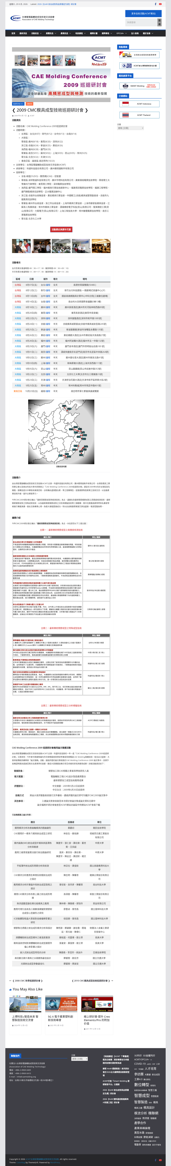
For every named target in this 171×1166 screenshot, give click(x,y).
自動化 (157, 1137)
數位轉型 (141, 1084)
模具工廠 (138, 1107)
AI (151, 1060)
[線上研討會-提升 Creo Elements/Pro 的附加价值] (97, 997)
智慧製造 (141, 1102)
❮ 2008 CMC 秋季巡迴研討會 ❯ (28, 980)
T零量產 (140, 1069)
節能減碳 (148, 1137)
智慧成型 (142, 1095)
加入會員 (135, 33)
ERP (153, 1064)
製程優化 (137, 1141)
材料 (150, 1103)
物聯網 (153, 1118)
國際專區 (105, 33)
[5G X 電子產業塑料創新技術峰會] (61, 997)
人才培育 (150, 1068)
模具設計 (149, 1107)
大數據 (148, 1074)
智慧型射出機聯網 (140, 1090)
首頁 (13, 33)
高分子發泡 (156, 1145)
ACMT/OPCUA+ (141, 1059)
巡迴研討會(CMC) (18, 104)
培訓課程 (79, 33)
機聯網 (153, 1113)
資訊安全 (144, 1141)
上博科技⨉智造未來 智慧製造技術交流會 (25, 1018)
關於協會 (146, 33)
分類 (119, 124)
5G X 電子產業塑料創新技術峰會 (60, 1018)
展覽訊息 (49, 33)
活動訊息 (35, 33)
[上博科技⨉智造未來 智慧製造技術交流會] (25, 997)
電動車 (137, 1144)
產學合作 (140, 1123)
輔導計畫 (94, 33)
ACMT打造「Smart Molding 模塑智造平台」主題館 (59, 4)
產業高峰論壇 (142, 1128)
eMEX (149, 1064)
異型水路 (139, 1132)
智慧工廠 (152, 1090)
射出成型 (156, 1074)
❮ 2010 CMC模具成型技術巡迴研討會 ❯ (91, 980)
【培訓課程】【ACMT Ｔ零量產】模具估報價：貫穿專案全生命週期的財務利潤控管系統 (116, 1059)
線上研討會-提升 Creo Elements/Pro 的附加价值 (97, 1020)
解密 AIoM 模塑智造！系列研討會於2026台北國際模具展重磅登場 (116, 1071)
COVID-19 (140, 1064)
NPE (135, 1069)
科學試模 (138, 1137)
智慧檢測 (154, 1096)
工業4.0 (138, 1079)
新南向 (153, 1085)
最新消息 (23, 33)
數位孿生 (147, 1079)
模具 (155, 1102)
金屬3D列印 (152, 1141)
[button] (40, 33)
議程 (48, 284)
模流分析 (140, 1113)
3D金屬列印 (149, 1055)
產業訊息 (64, 33)
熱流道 (145, 1118)
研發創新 (149, 1133)
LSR (158, 1064)
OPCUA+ (120, 33)
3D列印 (138, 1055)
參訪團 (138, 1074)
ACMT (32, 116)
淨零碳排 (137, 1118)
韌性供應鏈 (146, 1145)
